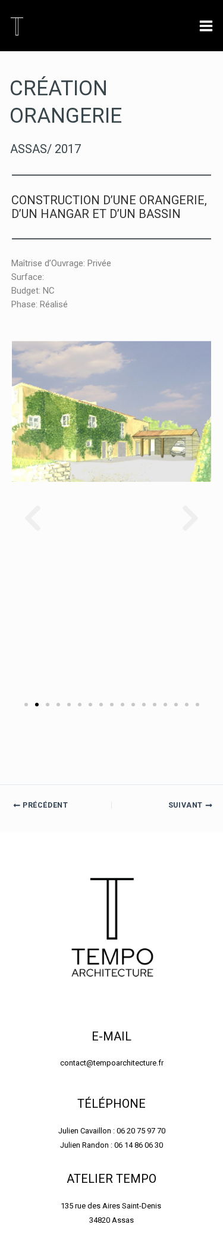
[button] (33, 518)
